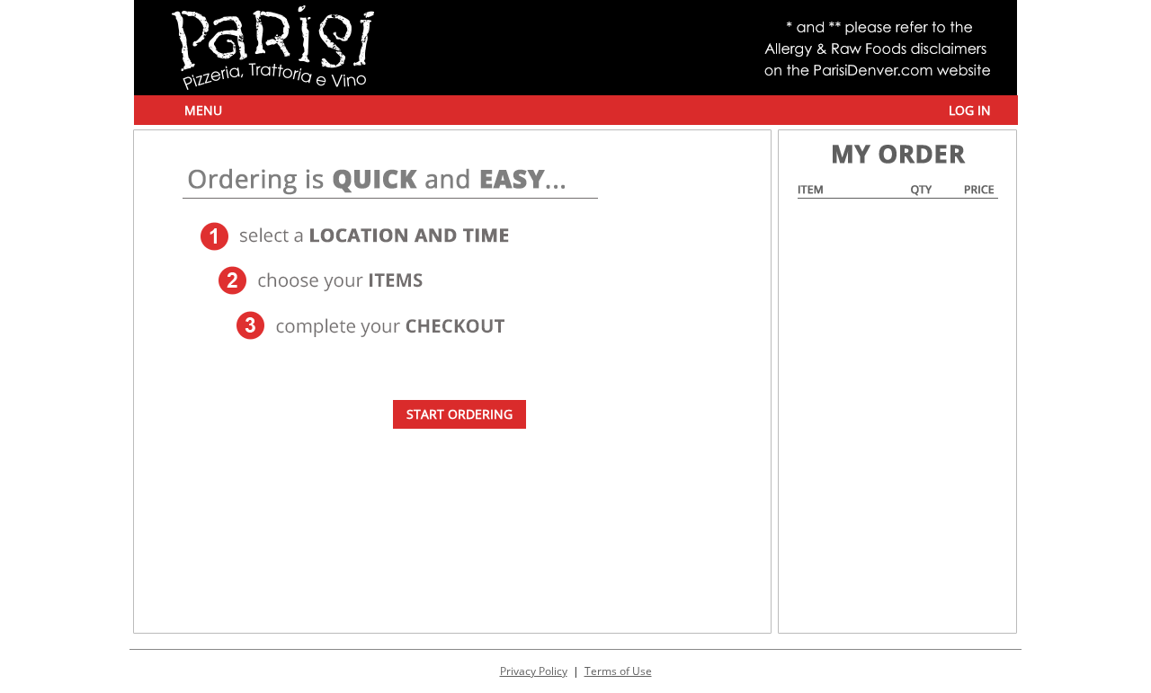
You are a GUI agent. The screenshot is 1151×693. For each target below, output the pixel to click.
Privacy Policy (533, 671)
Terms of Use (618, 671)
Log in (970, 110)
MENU (203, 110)
